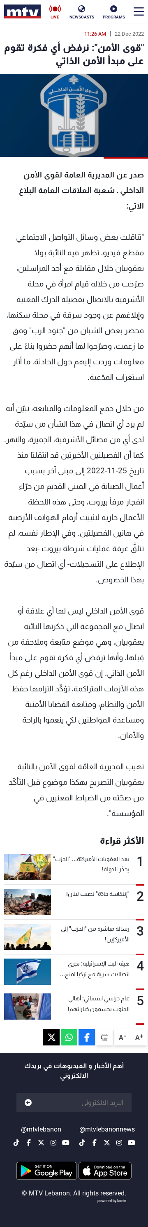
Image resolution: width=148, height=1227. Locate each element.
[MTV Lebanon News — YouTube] (131, 1142)
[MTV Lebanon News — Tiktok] (82, 1142)
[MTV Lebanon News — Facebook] (94, 1142)
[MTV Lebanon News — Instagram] (119, 1142)
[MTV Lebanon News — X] (107, 1142)
